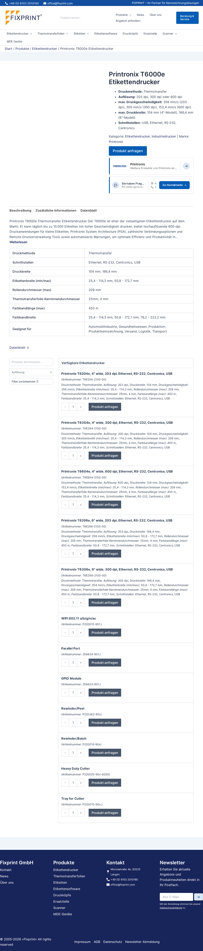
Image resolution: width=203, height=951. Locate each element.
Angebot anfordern (128, 20)
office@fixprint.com (155, 183)
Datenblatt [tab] (88, 210)
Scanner (168, 33)
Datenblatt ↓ (19, 347)
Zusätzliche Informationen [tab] (55, 210)
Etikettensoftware (105, 33)
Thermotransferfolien (50, 33)
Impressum (82, 942)
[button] (129, 15)
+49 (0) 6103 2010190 (155, 187)
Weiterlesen (18, 242)
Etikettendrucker (17, 33)
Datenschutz (112, 942)
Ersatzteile (150, 33)
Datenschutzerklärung (171, 907)
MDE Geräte (14, 41)
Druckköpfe (130, 33)
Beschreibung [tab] (20, 210)
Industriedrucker (164, 136)
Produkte (122, 14)
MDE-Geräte (62, 914)
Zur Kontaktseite (172, 184)
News (140, 14)
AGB (97, 942)
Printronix (116, 142)
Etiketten (79, 33)
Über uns (155, 14)
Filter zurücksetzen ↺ (25, 381)
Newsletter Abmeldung (142, 942)
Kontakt (5, 870)
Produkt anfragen (128, 151)
